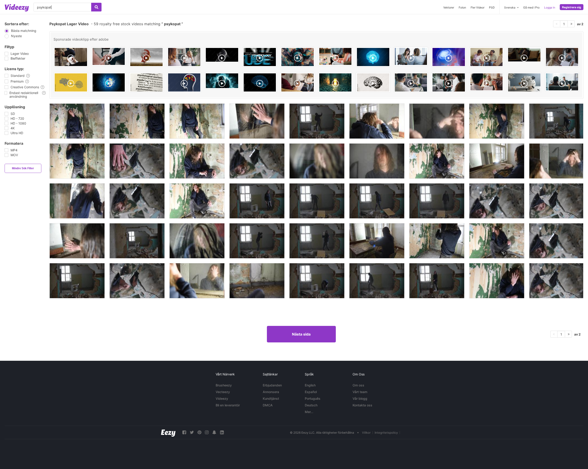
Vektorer (448, 7)
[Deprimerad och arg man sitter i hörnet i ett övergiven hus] (197, 161)
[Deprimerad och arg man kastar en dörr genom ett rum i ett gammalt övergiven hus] (137, 240)
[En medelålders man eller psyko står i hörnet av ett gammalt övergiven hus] (77, 121)
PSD (492, 7)
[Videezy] (17, 7)
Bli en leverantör (228, 405)
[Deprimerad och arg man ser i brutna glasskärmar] (257, 161)
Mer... (309, 412)
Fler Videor (477, 7)
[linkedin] (222, 432)
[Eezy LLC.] (168, 432)
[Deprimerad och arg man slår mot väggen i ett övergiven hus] (496, 121)
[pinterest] (199, 432)
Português (312, 398)
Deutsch (311, 405)
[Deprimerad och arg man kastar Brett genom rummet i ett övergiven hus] (376, 201)
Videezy (222, 398)
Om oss (358, 385)
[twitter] (192, 432)
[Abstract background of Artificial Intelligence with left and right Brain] (108, 82)
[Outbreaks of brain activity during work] (373, 57)
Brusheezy (224, 385)
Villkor (366, 432)
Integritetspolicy (386, 432)
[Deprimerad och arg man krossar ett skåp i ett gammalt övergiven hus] (317, 121)
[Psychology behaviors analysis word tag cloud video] (260, 57)
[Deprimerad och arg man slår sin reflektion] (496, 161)
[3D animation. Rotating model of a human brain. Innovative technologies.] (260, 82)
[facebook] (184, 432)
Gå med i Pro (531, 7)
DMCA (268, 405)
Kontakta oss (362, 405)
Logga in (549, 7)
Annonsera (271, 392)
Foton (462, 7)
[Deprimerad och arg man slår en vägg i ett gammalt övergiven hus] (317, 240)
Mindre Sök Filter (23, 168)
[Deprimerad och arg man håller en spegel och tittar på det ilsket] (77, 201)
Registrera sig (571, 7)
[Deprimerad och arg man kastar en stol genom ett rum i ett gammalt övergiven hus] (257, 201)
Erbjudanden (272, 385)
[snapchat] (214, 432)
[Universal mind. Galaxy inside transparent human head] (448, 57)
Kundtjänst (271, 398)
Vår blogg (360, 398)
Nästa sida (301, 334)
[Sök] (96, 7)
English (310, 385)
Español (311, 392)
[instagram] (207, 432)
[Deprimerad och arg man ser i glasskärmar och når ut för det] (137, 161)
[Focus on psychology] (146, 82)
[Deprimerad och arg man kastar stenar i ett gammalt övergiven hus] (556, 121)
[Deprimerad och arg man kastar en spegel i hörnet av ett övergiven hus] (436, 240)
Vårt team (360, 392)
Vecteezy (223, 392)
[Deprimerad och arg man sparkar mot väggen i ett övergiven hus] (436, 201)
